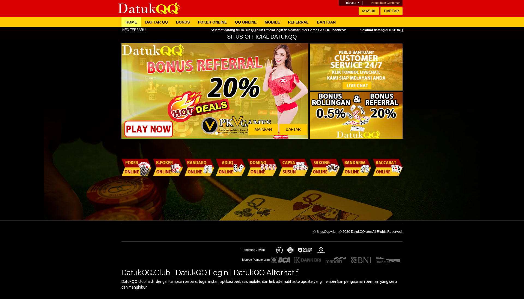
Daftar (391, 11)
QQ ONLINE (246, 22)
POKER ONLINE (212, 22)
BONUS (183, 22)
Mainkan (263, 129)
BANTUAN (326, 22)
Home (131, 22)
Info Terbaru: (134, 30)
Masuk (369, 11)
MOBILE (272, 22)
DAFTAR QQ (156, 22)
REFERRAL (298, 22)
